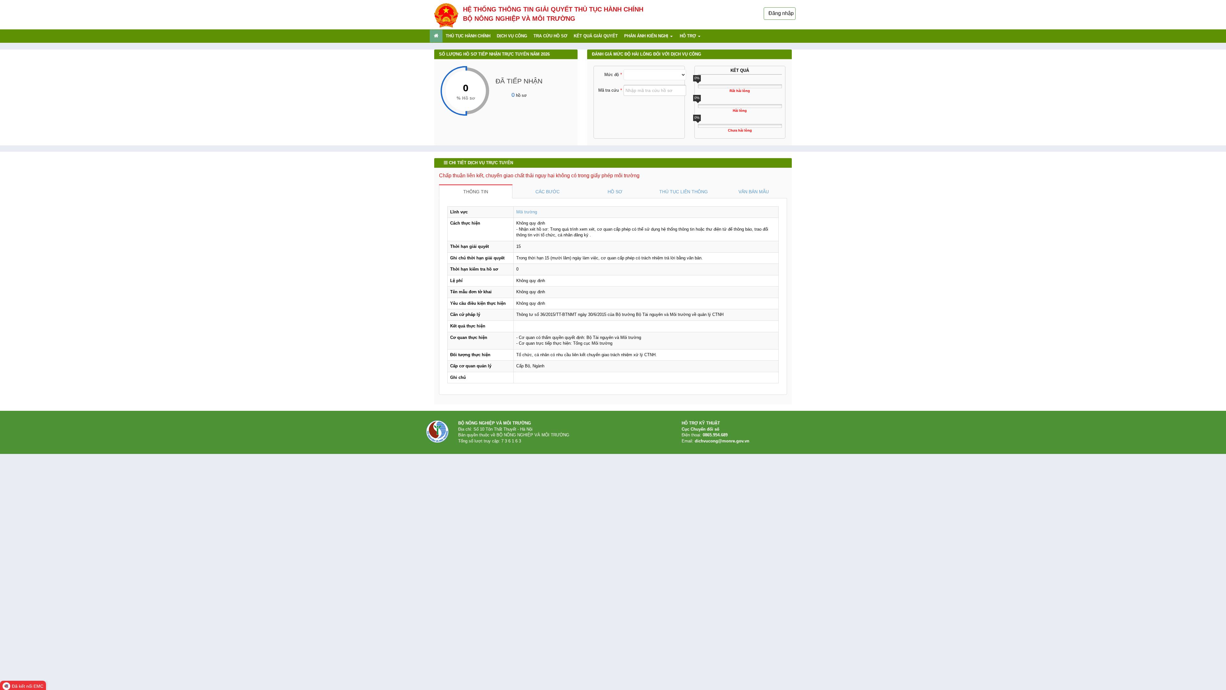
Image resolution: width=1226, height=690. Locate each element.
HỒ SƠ (615, 191)
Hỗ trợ (688, 36)
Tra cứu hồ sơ (550, 36)
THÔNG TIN (475, 191)
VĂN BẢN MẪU (753, 191)
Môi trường (526, 212)
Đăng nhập (781, 13)
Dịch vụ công (512, 36)
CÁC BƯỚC (547, 191)
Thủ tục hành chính (468, 36)
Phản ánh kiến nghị (647, 36)
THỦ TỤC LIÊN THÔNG (683, 191)
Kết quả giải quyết (596, 36)
